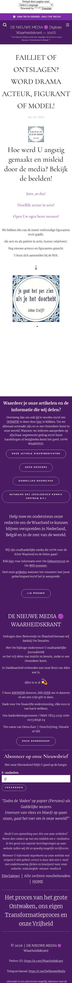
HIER (47, 692)
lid (37, 417)
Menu (67, 24)
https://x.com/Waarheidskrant (43, 961)
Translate (47, 8)
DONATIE (13, 421)
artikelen (21, 572)
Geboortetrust (56, 561)
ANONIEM (18, 692)
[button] (5, 24)
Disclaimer (11, 876)
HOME (37, 881)
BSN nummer (38, 565)
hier (39, 421)
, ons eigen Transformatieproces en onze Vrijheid (36, 915)
